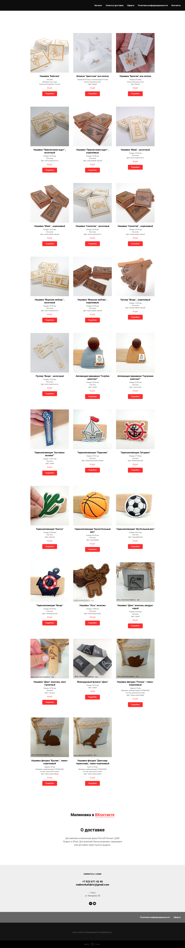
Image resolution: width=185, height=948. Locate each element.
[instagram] (94, 903)
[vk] (90, 903)
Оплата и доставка (114, 5)
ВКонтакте (104, 815)
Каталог (98, 5)
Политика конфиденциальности (153, 5)
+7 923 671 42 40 (92, 881)
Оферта (130, 5)
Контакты (176, 5)
